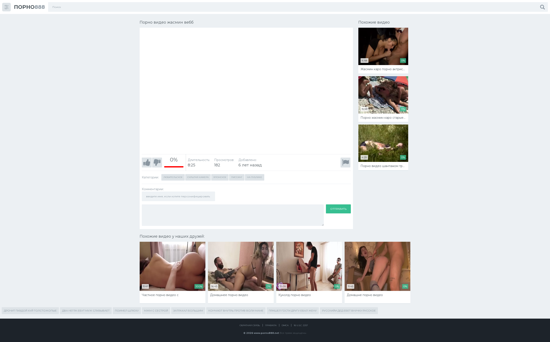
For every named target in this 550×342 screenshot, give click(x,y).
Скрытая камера (198, 177)
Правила (271, 325)
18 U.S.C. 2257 (301, 325)
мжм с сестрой (156, 310)
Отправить (338, 208)
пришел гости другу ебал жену (293, 310)
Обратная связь (250, 325)
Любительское (173, 177)
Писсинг (236, 177)
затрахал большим (188, 310)
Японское (219, 177)
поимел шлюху (127, 310)
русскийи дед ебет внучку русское (349, 310)
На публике (254, 177)
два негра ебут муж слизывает (86, 310)
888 (29, 7)
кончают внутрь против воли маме (235, 310)
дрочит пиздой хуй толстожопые (30, 310)
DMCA (285, 325)
